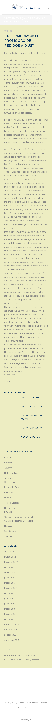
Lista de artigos (31, 406)
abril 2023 (9, 551)
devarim (8, 468)
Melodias (8, 492)
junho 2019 (9, 603)
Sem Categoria (11, 531)
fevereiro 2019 (11, 614)
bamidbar (8, 457)
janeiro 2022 (10, 567)
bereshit (8, 463)
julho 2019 (9, 598)
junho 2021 (9, 577)
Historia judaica (11, 473)
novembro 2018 (11, 624)
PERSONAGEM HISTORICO (17, 660)
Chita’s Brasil (10, 482)
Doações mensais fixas (15, 655)
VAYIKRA (8, 536)
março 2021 (9, 583)
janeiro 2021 (10, 593)
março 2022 (10, 557)
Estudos (8, 512)
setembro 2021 (11, 572)
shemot (7, 498)
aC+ (31, 720)
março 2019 (9, 609)
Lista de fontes (31, 397)
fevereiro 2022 (11, 562)
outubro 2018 (10, 629)
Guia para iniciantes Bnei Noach (19, 517)
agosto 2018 (10, 635)
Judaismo (8, 478)
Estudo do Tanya (12, 487)
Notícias (8, 526)
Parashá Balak (31, 437)
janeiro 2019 (10, 619)
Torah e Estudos (11, 503)
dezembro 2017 (11, 640)
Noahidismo (10, 508)
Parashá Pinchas (32, 428)
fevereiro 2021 (11, 588)
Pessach (35, 660)
